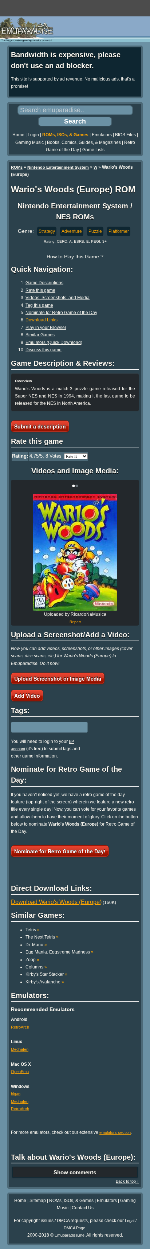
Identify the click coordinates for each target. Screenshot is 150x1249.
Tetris (32, 929)
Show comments (75, 1172)
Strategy (47, 231)
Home (18, 134)
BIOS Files (125, 134)
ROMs (17, 167)
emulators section (115, 1132)
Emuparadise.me (69, 1235)
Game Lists (93, 149)
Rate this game (40, 290)
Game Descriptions (44, 282)
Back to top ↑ (127, 1181)
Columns (36, 967)
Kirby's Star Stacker (46, 974)
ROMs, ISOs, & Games (65, 134)
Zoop (32, 959)
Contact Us (83, 1207)
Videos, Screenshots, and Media (57, 297)
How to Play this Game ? (75, 256)
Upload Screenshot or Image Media (57, 678)
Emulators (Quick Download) (53, 342)
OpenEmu (20, 1071)
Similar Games (40, 334)
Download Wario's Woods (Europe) (56, 902)
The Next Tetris (42, 937)
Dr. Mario (36, 944)
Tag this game (39, 305)
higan (15, 1094)
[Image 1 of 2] (75, 552)
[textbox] (42, 727)
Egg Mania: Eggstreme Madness (59, 952)
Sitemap (37, 1200)
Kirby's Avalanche (44, 981)
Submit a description (40, 426)
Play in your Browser (45, 327)
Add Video (27, 695)
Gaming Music (29, 142)
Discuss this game (43, 349)
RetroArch (20, 1027)
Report (75, 622)
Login (33, 134)
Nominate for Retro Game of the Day (61, 312)
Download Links (41, 319)
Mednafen (19, 1049)
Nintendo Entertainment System (58, 167)
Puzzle (95, 231)
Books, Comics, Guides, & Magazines (84, 142)
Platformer (118, 231)
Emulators (102, 134)
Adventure (72, 231)
